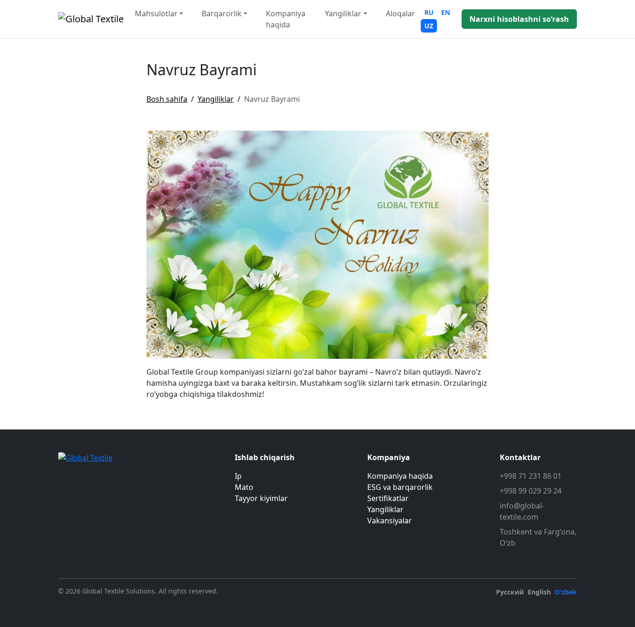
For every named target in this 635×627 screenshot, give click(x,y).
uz (428, 25)
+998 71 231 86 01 (531, 476)
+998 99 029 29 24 (531, 491)
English (539, 591)
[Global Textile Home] (91, 19)
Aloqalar (400, 13)
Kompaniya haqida (285, 19)
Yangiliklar (216, 99)
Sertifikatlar (388, 498)
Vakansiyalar (389, 520)
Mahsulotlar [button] (156, 13)
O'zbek (566, 591)
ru (429, 12)
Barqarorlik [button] (222, 13)
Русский (510, 591)
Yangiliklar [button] (343, 13)
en (445, 12)
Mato (244, 487)
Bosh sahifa (166, 99)
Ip (238, 476)
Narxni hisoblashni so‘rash (519, 19)
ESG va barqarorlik (400, 487)
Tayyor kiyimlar (261, 498)
